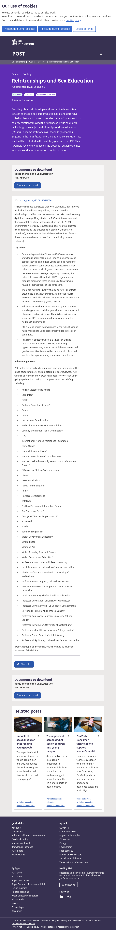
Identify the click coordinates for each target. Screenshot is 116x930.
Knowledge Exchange (22, 847)
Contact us (17, 831)
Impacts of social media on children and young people (26, 742)
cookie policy (73, 20)
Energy (62, 843)
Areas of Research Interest (25, 895)
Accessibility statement (68, 927)
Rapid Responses (20, 880)
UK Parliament (18, 62)
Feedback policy (20, 839)
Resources (17, 911)
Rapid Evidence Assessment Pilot (28, 884)
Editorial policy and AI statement (28, 835)
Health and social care (26, 806)
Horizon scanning (20, 892)
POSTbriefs (17, 872)
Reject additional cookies (55, 28)
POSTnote (41, 62)
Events (15, 903)
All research (18, 899)
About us (16, 828)
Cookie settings (84, 28)
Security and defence (70, 858)
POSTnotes (17, 876)
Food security (66, 851)
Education (50, 802)
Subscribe (70, 884)
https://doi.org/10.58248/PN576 (35, 200)
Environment (65, 847)
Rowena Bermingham (23, 100)
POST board (17, 851)
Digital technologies (25, 802)
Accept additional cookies (20, 28)
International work (21, 843)
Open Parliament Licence (23, 923)
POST (18, 53)
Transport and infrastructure (73, 862)
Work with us (18, 854)
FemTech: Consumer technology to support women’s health (86, 744)
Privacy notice (18, 927)
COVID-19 (64, 828)
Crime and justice (83, 799)
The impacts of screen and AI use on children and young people (56, 744)
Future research (19, 888)
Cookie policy (33, 927)
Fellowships (17, 907)
